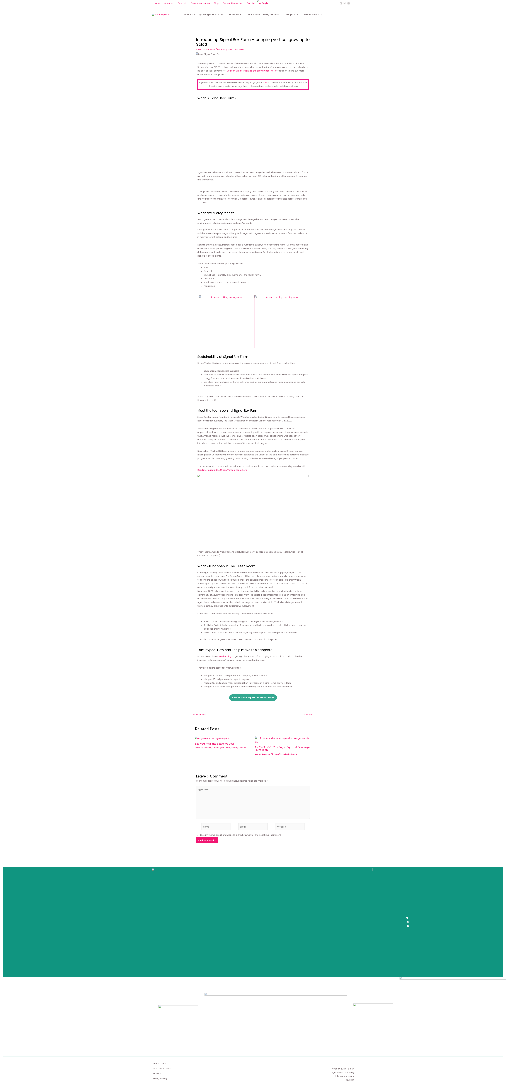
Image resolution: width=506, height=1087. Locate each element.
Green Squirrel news (227, 49)
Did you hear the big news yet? (214, 743)
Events (275, 754)
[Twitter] (344, 3)
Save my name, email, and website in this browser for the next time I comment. (240, 834)
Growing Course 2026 (211, 14)
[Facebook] (340, 3)
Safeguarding (160, 1078)
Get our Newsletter (233, 3)
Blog (216, 3)
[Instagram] (348, 3)
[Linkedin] (408, 925)
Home (157, 3)
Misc (241, 49)
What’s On (189, 14)
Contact (182, 3)
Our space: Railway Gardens (263, 14)
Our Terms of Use (162, 1068)
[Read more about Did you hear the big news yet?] (212, 738)
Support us (292, 14)
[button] (353, 3)
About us (168, 3)
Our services (234, 14)
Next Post (309, 715)
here (265, 82)
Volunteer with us (312, 14)
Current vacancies (200, 3)
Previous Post (198, 715)
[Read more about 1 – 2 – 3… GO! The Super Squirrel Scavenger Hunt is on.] (283, 740)
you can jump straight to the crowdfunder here (251, 70)
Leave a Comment (205, 49)
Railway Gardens (238, 748)
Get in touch (159, 1063)
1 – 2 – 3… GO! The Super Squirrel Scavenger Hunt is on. (283, 749)
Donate (251, 3)
